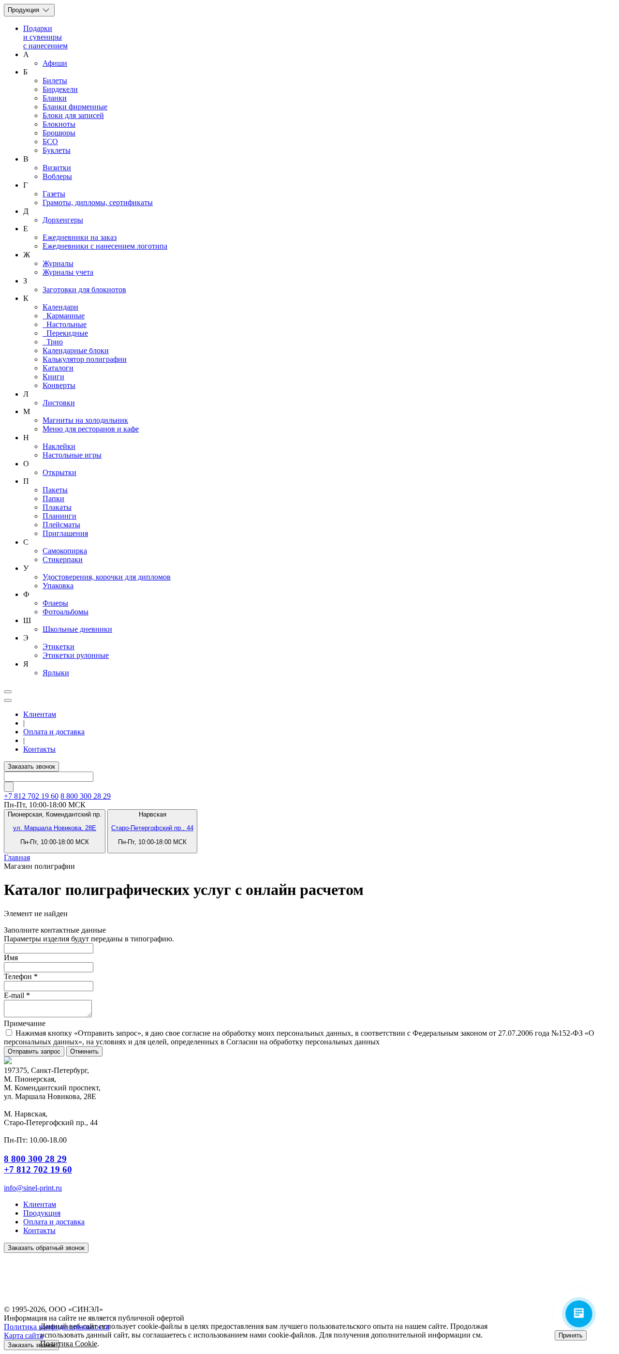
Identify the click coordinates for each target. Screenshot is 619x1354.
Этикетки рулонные (76, 655)
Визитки (57, 168)
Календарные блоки (76, 350)
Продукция (24, 10)
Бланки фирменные (75, 107)
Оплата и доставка (54, 732)
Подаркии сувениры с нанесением (45, 37)
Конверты (59, 385)
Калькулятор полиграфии (85, 359)
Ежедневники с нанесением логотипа (105, 246)
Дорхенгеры (63, 220)
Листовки (59, 403)
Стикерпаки (63, 559)
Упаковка (58, 585)
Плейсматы (61, 525)
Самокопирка (65, 551)
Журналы (58, 263)
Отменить (84, 1051)
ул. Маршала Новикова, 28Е (54, 828)
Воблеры (57, 176)
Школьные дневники (77, 629)
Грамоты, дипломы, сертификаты (98, 202)
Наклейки (59, 446)
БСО (50, 141)
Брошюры (59, 133)
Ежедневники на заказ (80, 237)
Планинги (59, 516)
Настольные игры (72, 455)
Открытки (59, 472)
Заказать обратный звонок (46, 1247)
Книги (53, 376)
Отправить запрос (34, 1051)
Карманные (64, 316)
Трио (53, 342)
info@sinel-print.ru (33, 1188)
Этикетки (58, 646)
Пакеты (55, 490)
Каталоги (58, 368)
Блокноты (59, 124)
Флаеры (55, 603)
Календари (60, 307)
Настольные (65, 324)
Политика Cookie (68, 1343)
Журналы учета (68, 272)
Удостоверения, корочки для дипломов (107, 577)
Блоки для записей (73, 115)
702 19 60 (31, 796)
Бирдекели (60, 89)
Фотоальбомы (65, 612)
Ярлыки (56, 673)
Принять (571, 1335)
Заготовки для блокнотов (84, 289)
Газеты (54, 194)
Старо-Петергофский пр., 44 (152, 828)
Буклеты (57, 150)
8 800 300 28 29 (85, 796)
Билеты (55, 80)
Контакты (39, 749)
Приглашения (65, 533)
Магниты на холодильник (85, 420)
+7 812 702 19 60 (38, 1169)
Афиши (55, 63)
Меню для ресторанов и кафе (91, 429)
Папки (53, 498)
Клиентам (39, 714)
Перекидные (65, 333)
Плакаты (57, 507)
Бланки (55, 98)
